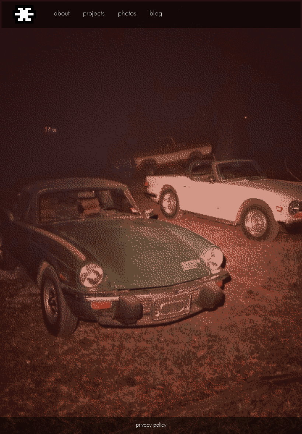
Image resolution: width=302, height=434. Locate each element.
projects (94, 13)
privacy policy (151, 424)
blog (156, 13)
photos (127, 13)
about (62, 13)
